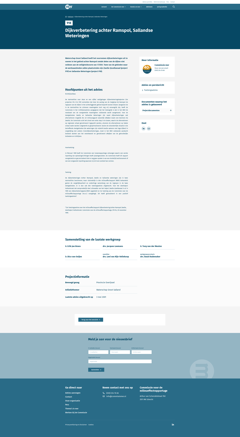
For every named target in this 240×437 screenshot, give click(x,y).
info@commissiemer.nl (116, 396)
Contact (68, 397)
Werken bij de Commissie (76, 412)
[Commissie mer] (68, 6)
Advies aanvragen (72, 393)
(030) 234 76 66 (162, 70)
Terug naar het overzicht (89, 320)
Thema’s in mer (71, 408)
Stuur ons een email (162, 68)
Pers (67, 405)
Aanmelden (95, 370)
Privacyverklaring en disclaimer (76, 425)
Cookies (91, 425)
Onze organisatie (72, 401)
